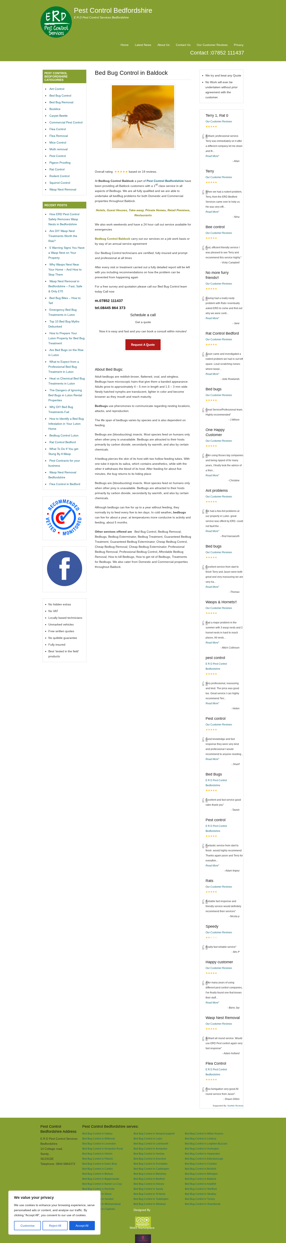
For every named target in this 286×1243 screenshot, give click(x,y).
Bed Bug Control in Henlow (149, 1153)
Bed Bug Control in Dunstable (150, 1163)
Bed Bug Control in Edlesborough (204, 1158)
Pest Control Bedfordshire (113, 10)
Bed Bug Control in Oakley (97, 1133)
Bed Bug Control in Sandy (148, 1188)
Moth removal (58, 149)
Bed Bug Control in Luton (148, 1138)
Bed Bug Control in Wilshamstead (101, 1204)
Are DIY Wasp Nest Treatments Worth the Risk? (62, 236)
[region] (54, 1213)
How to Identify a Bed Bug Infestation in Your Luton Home (66, 423)
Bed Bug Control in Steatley (200, 1194)
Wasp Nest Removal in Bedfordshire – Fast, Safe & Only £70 (65, 286)
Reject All (55, 1225)
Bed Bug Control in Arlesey (149, 1183)
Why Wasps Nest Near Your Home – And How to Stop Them (65, 269)
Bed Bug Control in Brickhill (200, 1168)
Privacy (238, 45)
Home (125, 45)
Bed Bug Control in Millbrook (98, 1138)
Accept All (82, 1225)
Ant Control (56, 89)
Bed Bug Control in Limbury (200, 1138)
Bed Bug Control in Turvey (200, 1199)
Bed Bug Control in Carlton (97, 1168)
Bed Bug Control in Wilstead (150, 1204)
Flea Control (57, 129)
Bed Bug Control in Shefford (201, 1188)
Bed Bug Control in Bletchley (150, 1173)
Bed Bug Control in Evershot (150, 1158)
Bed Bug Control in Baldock (200, 1178)
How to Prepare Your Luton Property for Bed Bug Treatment (66, 338)
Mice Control (57, 142)
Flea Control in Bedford (64, 484)
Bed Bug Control (60, 95)
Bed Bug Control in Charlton (201, 1163)
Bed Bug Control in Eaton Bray (99, 1163)
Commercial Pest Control (65, 122)
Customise (28, 1225)
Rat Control (56, 169)
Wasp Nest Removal (62, 189)
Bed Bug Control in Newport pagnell (154, 1133)
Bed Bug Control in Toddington (151, 1199)
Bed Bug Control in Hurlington (202, 1148)
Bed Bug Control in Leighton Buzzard (206, 1143)
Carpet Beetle (58, 115)
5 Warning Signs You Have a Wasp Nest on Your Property (66, 252)
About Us (163, 45)
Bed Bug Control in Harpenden (202, 1153)
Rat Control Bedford (62, 442)
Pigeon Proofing (60, 162)
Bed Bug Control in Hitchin (97, 1153)
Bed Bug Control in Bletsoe (97, 1173)
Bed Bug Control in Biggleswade (100, 1178)
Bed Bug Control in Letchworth (151, 1143)
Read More (212, 156)
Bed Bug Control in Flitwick (97, 1158)
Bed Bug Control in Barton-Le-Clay (102, 1183)
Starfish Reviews (235, 1105)
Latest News (143, 45)
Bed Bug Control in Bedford (149, 1178)
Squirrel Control (59, 182)
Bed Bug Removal (61, 102)
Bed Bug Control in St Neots (149, 1194)
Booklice (55, 109)
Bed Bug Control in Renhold (98, 1188)
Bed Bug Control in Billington (201, 1173)
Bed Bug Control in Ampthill (200, 1183)
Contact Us (183, 45)
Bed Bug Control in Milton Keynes (204, 1133)
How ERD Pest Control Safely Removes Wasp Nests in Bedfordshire (63, 219)
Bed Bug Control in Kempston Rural (102, 1148)
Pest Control (57, 156)
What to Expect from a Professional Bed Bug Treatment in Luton (63, 366)
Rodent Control (59, 176)
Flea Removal (58, 135)
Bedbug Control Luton (64, 435)
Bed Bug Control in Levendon (99, 1143)
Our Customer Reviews (212, 45)
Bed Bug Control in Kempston (150, 1148)
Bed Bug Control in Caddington (151, 1168)
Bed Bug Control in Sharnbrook (202, 1204)
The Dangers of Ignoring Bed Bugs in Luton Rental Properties (65, 395)
